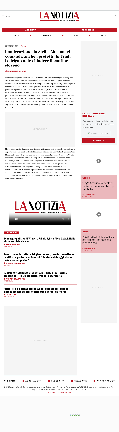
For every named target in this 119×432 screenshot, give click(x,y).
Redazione (88, 30)
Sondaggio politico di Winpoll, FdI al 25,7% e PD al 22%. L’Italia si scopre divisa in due (39, 240)
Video (86, 178)
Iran (76, 35)
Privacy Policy (105, 381)
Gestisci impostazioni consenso (59, 392)
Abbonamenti (33, 381)
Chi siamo (10, 381)
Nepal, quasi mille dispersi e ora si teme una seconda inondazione (98, 239)
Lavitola (46, 35)
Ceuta (16, 35)
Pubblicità (57, 381)
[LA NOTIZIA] (59, 16)
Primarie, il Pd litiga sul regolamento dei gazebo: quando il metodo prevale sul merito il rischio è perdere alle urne (37, 290)
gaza (103, 35)
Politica (23, 46)
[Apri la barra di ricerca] (115, 16)
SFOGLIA (98, 141)
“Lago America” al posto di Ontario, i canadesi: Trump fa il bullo (98, 186)
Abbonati (31, 30)
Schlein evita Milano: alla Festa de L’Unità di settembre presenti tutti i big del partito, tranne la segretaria (35, 274)
